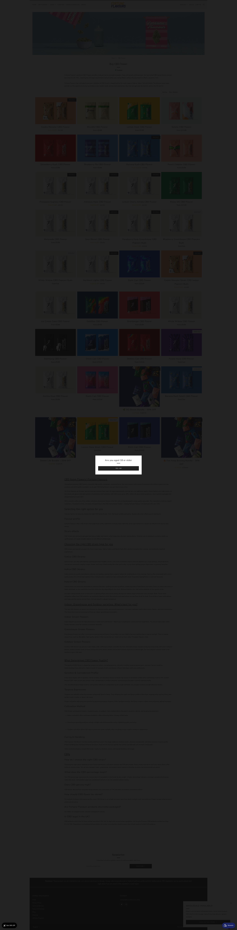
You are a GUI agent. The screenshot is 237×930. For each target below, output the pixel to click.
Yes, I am (119, 468)
